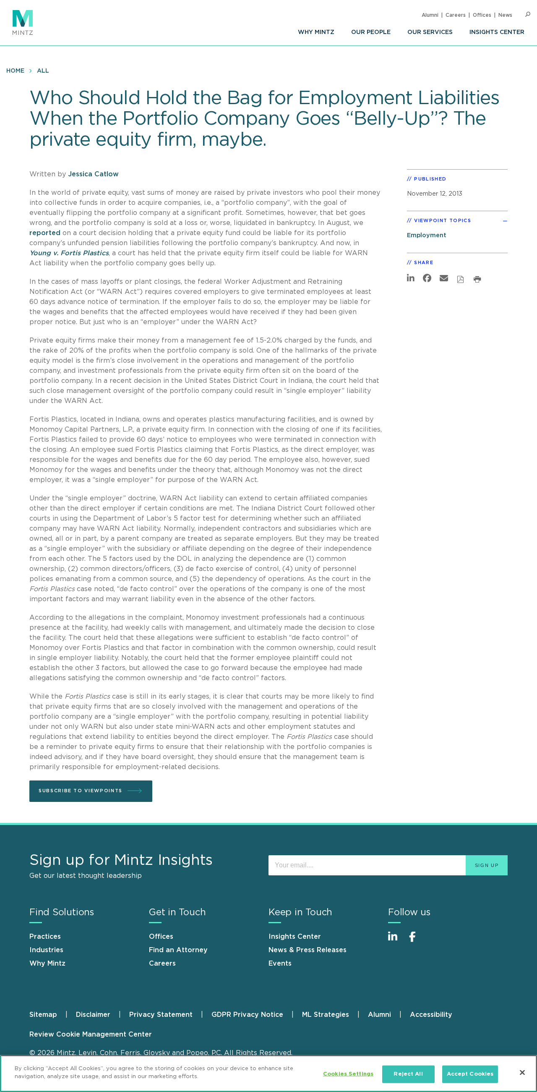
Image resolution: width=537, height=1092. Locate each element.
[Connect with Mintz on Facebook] (417, 941)
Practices (45, 936)
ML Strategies (325, 1014)
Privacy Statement (161, 1014)
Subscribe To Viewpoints (81, 790)
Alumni (430, 15)
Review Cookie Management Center (90, 1034)
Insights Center (496, 32)
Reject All (408, 1074)
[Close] (522, 1072)
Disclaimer (93, 1014)
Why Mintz (316, 32)
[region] (268, 1073)
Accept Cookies (470, 1074)
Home (15, 71)
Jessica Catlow (93, 174)
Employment (426, 235)
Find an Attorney (178, 950)
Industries (46, 950)
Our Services (430, 32)
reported (44, 233)
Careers (456, 15)
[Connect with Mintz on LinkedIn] (396, 941)
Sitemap (43, 1014)
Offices (482, 15)
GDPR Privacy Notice (247, 1014)
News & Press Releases (307, 950)
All (43, 71)
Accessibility (431, 1014)
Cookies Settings (348, 1074)
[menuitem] (316, 32)
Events (280, 963)
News (505, 15)
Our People (371, 32)
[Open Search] (528, 14)
